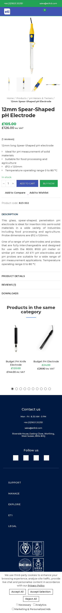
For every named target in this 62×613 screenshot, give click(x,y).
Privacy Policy (36, 585)
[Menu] (58, 11)
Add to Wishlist (39, 192)
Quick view (22, 340)
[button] (12, 3)
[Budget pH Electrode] (46, 339)
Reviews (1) (9, 284)
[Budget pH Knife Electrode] (16, 339)
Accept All (17, 591)
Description (10, 214)
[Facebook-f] (26, 457)
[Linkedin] (15, 457)
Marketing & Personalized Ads (32, 609)
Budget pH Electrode (46, 361)
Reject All (31, 598)
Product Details (13, 276)
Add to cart (27, 183)
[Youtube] (36, 457)
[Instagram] (46, 457)
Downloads (10, 293)
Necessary (25, 604)
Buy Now (48, 183)
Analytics (41, 604)
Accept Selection (40, 591)
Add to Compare (15, 192)
